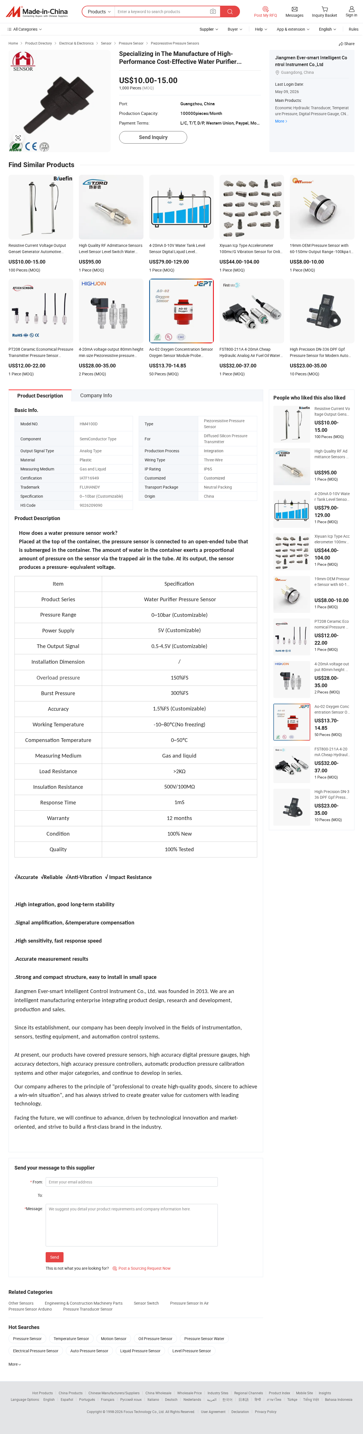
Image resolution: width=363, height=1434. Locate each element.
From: (36, 1182)
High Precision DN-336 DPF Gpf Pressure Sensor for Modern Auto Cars (332, 794)
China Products (71, 1393)
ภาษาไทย (274, 1399)
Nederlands (192, 1399)
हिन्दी (258, 1399)
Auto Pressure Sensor (89, 1350)
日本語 (244, 1399)
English (49, 1399)
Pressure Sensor (27, 1338)
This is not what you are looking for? (77, 1268)
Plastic (86, 459)
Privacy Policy (266, 1411)
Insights (325, 1393)
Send (54, 1257)
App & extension (291, 29)
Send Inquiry (153, 137)
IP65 (208, 469)
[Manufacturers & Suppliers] (36, 12)
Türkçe (292, 1399)
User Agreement (213, 1411)
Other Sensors (21, 1303)
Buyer (233, 29)
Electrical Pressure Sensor (35, 1350)
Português (87, 1399)
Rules (353, 29)
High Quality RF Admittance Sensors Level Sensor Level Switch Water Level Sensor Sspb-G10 (332, 454)
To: (40, 1195)
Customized (214, 478)
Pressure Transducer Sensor (88, 1309)
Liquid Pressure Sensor (140, 1350)
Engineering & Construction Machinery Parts (84, 1303)
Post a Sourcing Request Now (142, 1268)
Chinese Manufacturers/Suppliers (114, 1393)
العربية (211, 1399)
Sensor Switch (146, 1303)
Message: (33, 1208)
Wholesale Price (189, 1393)
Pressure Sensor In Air (189, 1303)
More (279, 121)
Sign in (351, 15)
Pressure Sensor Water (204, 1338)
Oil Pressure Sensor (155, 1338)
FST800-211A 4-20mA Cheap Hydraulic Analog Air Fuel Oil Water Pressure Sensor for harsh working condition (332, 752)
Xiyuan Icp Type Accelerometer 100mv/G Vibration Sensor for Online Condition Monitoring (332, 539)
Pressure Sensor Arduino (30, 1309)
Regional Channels (248, 1393)
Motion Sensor (113, 1338)
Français (107, 1399)
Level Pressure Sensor (191, 1350)
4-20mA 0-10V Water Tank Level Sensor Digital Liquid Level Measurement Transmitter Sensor (332, 496)
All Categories (25, 29)
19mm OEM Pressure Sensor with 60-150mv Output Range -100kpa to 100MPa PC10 (332, 581)
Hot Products (42, 1393)
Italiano (153, 1399)
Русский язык (131, 1399)
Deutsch (171, 1399)
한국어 (227, 1399)
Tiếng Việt (311, 1399)
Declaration (240, 1411)
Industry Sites (218, 1393)
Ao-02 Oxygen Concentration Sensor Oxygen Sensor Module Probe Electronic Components (332, 709)
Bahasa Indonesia (339, 1399)
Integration (213, 450)
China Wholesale (158, 1393)
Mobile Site (304, 1393)
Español (67, 1399)
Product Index (279, 1393)
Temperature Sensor (71, 1338)
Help (259, 29)
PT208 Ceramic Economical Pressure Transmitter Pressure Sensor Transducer (332, 624)
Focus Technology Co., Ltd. (144, 1411)
